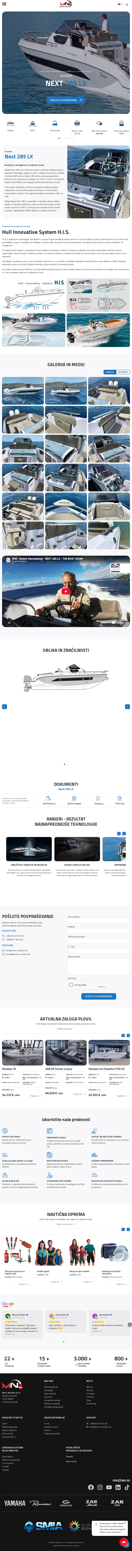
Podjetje (71, 926)
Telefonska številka (77, 936)
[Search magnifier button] (127, 5)
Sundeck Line (80, 71)
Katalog (98, 803)
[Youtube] (109, 1487)
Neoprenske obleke (79, 1271)
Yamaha (69, 1456)
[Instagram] (100, 1487)
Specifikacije (48, 803)
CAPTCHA (72, 978)
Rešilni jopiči (43, 1271)
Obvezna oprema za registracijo (15, 1272)
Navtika (47, 71)
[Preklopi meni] (4, 4)
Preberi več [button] (10, 1334)
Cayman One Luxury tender (105, 1069)
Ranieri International (68, 71)
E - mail (72, 946)
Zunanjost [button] (110, 372)
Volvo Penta (71, 1461)
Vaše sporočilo (75, 956)
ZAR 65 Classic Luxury (15, 1069)
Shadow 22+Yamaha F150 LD (63, 1069)
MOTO (89, 1381)
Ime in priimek (74, 916)
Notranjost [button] (123, 372)
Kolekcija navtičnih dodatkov (111, 1272)
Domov (42, 71)
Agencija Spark (74, 1545)
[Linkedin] (118, 1487)
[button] (4, 706)
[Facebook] (91, 1487)
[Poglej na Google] (7, 1316)
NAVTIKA (48, 1381)
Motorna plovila (56, 71)
